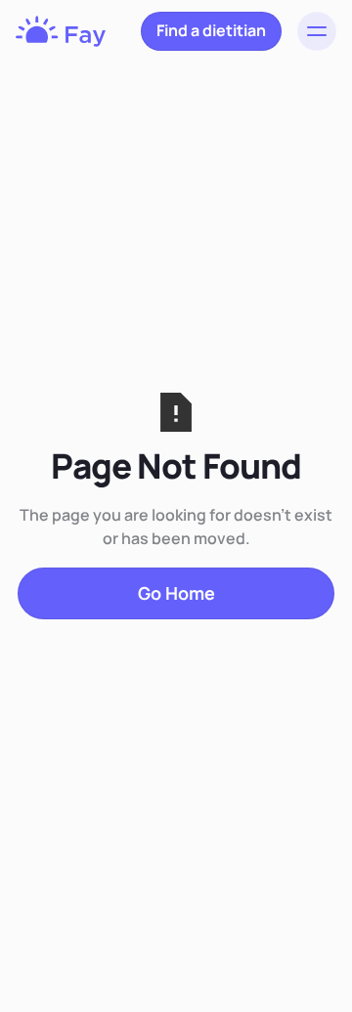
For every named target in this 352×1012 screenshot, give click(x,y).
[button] (316, 31)
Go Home (176, 593)
